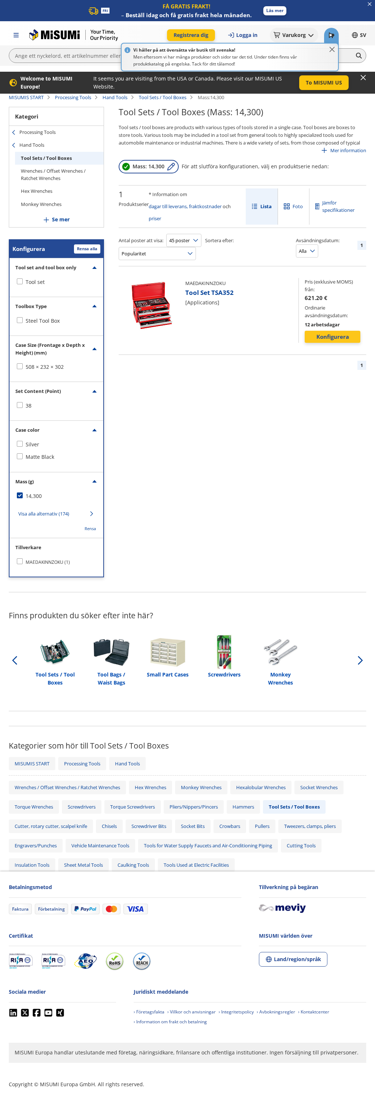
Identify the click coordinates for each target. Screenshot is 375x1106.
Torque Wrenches (34, 806)
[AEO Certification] (85, 961)
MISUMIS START (26, 97)
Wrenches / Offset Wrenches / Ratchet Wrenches (53, 174)
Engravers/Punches (36, 845)
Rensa (90, 528)
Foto (298, 206)
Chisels (109, 826)
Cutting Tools (301, 845)
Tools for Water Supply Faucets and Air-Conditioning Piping (208, 845)
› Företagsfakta (149, 1012)
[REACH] (142, 961)
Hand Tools (115, 97)
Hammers (243, 806)
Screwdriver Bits (148, 826)
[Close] (332, 49)
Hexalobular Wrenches (261, 787)
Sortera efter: (219, 240)
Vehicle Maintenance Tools (100, 845)
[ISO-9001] (21, 961)
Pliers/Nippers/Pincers (194, 806)
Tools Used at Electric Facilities (196, 865)
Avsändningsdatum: (317, 240)
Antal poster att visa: (141, 240)
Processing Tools (73, 97)
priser (155, 218)
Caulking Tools (133, 865)
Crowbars (229, 826)
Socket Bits (193, 826)
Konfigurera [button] (332, 336)
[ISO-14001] (53, 961)
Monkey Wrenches (41, 204)
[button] (274, 10)
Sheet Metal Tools (83, 865)
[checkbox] (56, 282)
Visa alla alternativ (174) (43, 513)
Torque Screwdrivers (132, 806)
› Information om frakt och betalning (170, 1022)
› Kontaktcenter (313, 1012)
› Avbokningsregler (276, 1012)
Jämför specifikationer (338, 206)
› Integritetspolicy (236, 1012)
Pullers (262, 826)
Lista (266, 206)
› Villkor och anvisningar (191, 1012)
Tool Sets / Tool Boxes (162, 97)
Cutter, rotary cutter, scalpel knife (51, 826)
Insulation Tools (32, 865)
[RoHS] (114, 961)
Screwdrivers (82, 806)
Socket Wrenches (319, 787)
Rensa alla (87, 248)
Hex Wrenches (36, 191)
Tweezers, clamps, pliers (310, 826)
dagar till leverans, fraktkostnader (185, 206)
